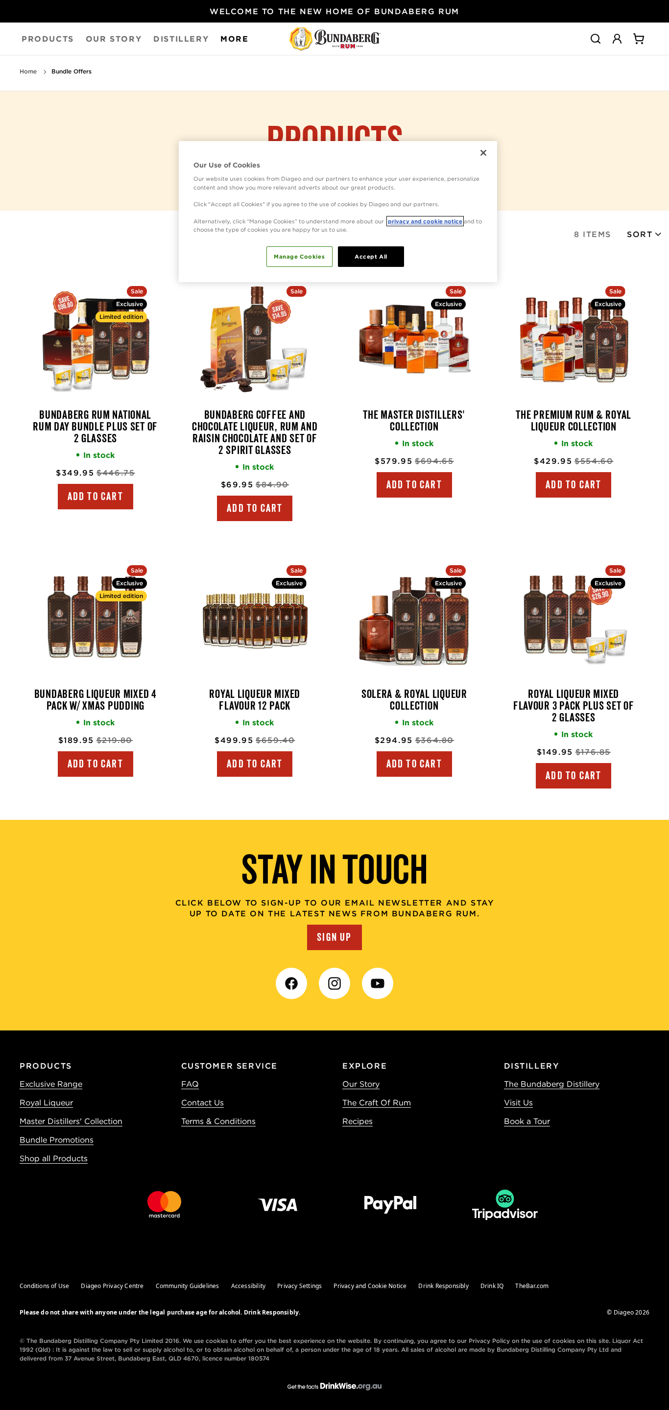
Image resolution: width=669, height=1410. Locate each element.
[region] (338, 211)
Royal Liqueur (46, 1102)
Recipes (357, 1121)
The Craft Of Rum (376, 1102)
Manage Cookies (299, 256)
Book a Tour (527, 1121)
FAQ (190, 1084)
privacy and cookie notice (425, 221)
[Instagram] (334, 983)
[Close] (483, 153)
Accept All (371, 256)
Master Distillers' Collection (71, 1121)
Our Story (361, 1084)
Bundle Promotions (57, 1140)
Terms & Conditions (218, 1121)
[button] (645, 234)
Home (28, 71)
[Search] (595, 38)
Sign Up (334, 937)
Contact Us (202, 1102)
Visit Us (518, 1102)
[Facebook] (291, 983)
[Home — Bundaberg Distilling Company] (335, 38)
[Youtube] (377, 983)
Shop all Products (54, 1158)
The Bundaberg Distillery (551, 1084)
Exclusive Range (51, 1084)
